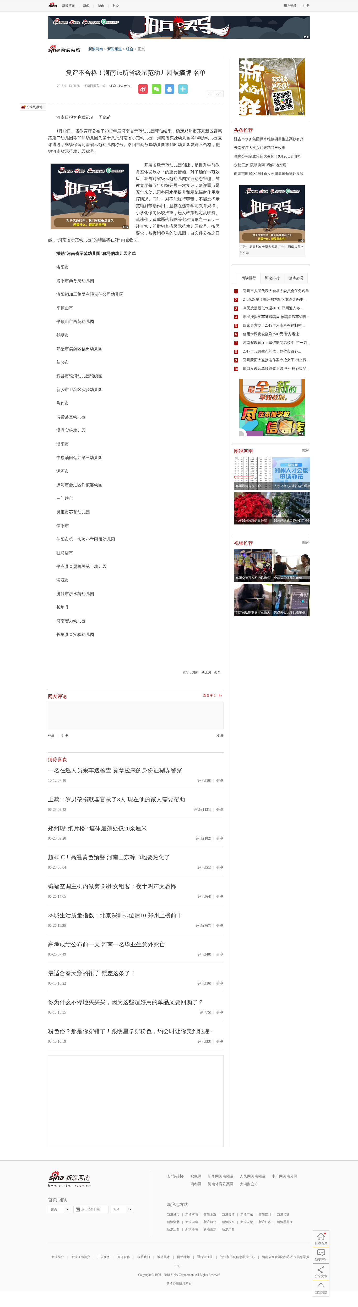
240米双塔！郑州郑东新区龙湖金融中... (275, 299)
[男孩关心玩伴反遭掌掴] (291, 585)
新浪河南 (68, 6)
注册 (306, 6)
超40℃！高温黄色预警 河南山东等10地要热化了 (109, 857)
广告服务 (103, 1257)
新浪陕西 (228, 1222)
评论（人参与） (121, 86)
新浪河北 (210, 1222)
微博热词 (296, 278)
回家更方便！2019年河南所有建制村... (274, 325)
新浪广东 (246, 1214)
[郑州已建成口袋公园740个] (291, 493)
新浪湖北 (173, 1222)
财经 (115, 6)
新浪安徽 (246, 1222)
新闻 (86, 6)
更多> (306, 450)
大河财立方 (249, 1184)
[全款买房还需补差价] (291, 550)
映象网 (196, 1176)
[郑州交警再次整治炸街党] (253, 550)
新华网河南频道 (221, 1176)
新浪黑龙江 (285, 1222)
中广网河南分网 (284, 1176)
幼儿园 (206, 672)
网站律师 (183, 1257)
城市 (101, 6)
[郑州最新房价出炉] (253, 459)
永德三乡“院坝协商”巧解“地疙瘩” (261, 165)
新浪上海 (210, 1214)
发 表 (220, 736)
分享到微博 (34, 107)
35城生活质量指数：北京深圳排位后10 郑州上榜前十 (115, 915)
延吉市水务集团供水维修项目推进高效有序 (269, 139)
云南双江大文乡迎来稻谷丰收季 (259, 148)
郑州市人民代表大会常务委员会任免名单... (277, 291)
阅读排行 (248, 278)
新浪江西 (173, 1229)
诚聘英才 (163, 1257)
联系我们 (143, 1257)
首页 (54, 1209)
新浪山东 (210, 1229)
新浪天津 (228, 1214)
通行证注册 (205, 1257)
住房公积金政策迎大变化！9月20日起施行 (268, 156)
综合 (129, 49)
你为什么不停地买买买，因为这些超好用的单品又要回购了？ (126, 1002)
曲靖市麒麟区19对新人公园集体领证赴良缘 (269, 174)
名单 (217, 672)
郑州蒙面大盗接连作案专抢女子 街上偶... (276, 360)
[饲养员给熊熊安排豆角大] (253, 585)
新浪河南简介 (80, 1257)
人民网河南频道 (252, 1176)
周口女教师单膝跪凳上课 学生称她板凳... (276, 369)
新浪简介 (57, 1257)
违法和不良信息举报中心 (237, 1257)
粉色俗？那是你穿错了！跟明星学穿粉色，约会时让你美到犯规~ (130, 1031)
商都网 (196, 1184)
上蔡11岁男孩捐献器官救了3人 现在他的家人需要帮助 (116, 799)
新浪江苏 (265, 1222)
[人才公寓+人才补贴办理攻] (291, 459)
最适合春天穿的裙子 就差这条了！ (92, 973)
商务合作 (123, 1257)
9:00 (116, 1209)
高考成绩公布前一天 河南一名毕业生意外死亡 (106, 944)
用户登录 (290, 6)
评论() (204, 781)
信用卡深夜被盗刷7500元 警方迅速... (272, 334)
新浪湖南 (191, 1222)
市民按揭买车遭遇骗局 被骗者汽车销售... (276, 317)
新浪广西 (228, 1229)
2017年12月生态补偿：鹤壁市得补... (272, 351)
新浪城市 (173, 1214)
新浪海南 (191, 1229)
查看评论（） (213, 695)
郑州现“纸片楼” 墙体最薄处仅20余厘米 (97, 828)
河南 (195, 672)
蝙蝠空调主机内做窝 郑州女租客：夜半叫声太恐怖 (112, 886)
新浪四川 (265, 1214)
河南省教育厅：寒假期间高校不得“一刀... (276, 343)
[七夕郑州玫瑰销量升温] (253, 493)
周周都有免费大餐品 (263, 247)
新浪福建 (283, 1214)
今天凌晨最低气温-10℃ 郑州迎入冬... (273, 308)
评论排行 (272, 278)
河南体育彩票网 (221, 1184)
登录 (51, 736)
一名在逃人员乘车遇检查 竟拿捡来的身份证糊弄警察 (115, 770)
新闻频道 (114, 49)
